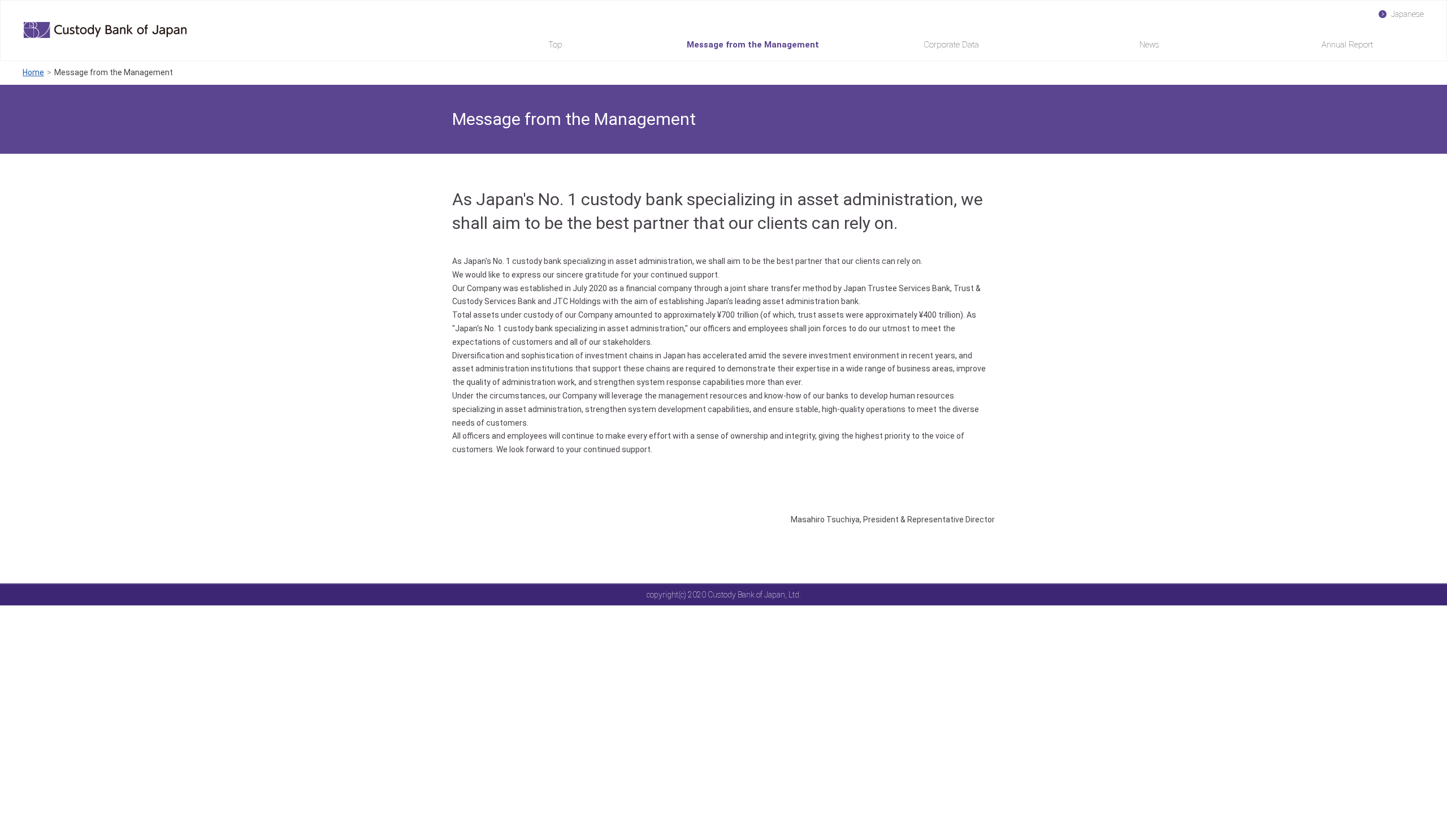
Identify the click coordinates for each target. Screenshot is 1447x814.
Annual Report (1347, 45)
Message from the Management (753, 45)
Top (555, 45)
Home (33, 72)
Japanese (1407, 14)
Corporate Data (951, 45)
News (1149, 45)
